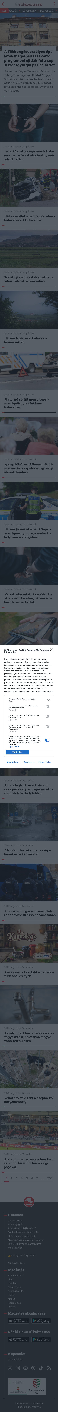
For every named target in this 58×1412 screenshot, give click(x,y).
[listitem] (29, 700)
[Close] (52, 650)
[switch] (47, 706)
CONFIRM (17, 752)
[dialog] (29, 706)
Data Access (29, 762)
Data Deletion (13, 762)
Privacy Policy (45, 762)
